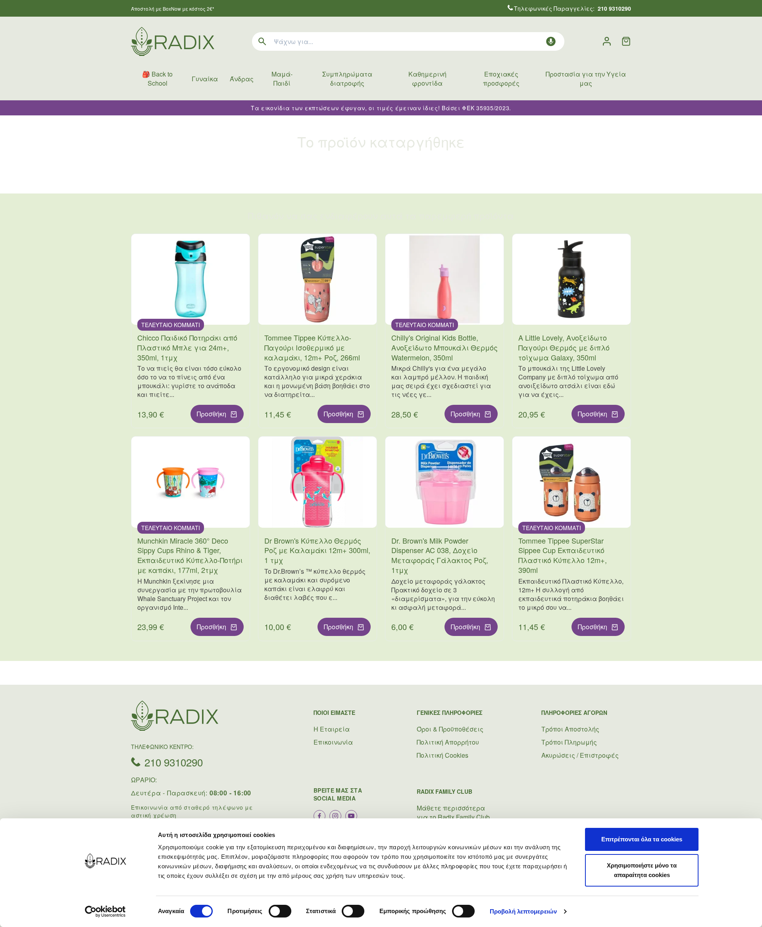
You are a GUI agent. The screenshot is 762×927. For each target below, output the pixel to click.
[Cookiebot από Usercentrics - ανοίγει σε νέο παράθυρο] (105, 911)
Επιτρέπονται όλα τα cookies (641, 839)
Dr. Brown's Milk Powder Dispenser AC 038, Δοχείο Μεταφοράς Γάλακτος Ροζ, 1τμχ (439, 555)
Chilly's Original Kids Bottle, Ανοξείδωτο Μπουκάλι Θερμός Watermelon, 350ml (444, 347)
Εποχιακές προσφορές (501, 78)
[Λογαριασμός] (607, 41)
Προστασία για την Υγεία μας (586, 78)
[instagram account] (335, 816)
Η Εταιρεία (332, 729)
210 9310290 (173, 762)
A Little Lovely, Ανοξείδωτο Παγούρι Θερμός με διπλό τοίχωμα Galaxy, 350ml (564, 347)
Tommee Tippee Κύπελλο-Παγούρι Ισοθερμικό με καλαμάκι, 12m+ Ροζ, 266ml (312, 347)
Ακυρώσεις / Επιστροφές (580, 755)
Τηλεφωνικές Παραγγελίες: (572, 8)
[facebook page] (319, 816)
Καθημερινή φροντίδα (427, 78)
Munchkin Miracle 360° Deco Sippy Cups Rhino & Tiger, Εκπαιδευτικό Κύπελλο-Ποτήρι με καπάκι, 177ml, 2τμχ (189, 555)
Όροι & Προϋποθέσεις (450, 729)
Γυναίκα (205, 78)
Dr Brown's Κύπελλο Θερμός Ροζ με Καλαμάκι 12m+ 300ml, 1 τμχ (317, 550)
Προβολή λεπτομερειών (523, 911)
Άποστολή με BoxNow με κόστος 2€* (172, 8)
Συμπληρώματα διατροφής (347, 78)
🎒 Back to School (157, 78)
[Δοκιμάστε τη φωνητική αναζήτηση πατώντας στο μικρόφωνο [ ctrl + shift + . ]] (550, 41)
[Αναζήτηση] (262, 41)
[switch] (280, 911)
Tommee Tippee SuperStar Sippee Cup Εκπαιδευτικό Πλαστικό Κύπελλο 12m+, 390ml (562, 555)
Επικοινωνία (333, 742)
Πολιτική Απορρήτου (448, 742)
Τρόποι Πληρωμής (569, 742)
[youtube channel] (351, 816)
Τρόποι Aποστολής (570, 729)
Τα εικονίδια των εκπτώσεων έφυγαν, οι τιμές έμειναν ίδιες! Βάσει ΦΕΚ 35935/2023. (381, 108)
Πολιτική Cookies (442, 755)
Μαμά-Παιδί (281, 78)
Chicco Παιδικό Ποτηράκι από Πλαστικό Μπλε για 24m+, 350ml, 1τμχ (187, 347)
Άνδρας (242, 78)
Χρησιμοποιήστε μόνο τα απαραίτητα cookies (642, 870)
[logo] (172, 41)
